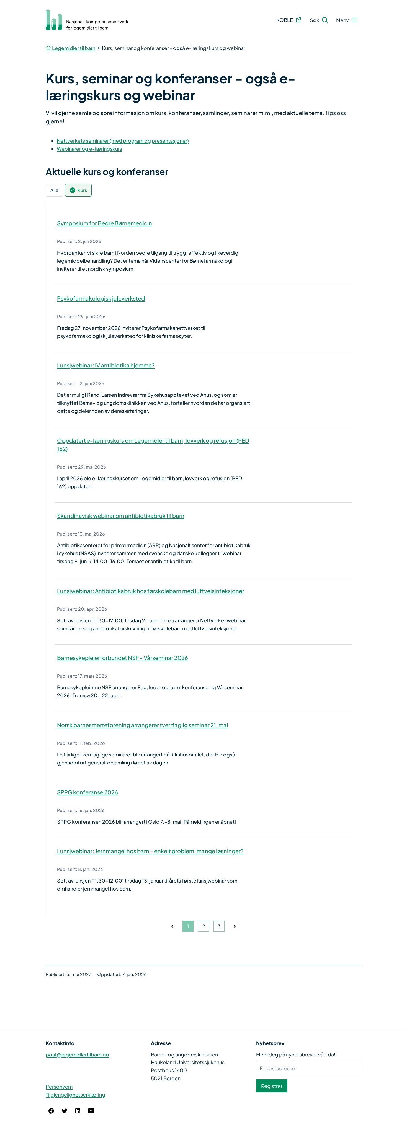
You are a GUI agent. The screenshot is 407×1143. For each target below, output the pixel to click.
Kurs (82, 190)
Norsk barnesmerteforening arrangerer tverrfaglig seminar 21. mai (142, 724)
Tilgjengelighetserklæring (75, 1094)
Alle (54, 190)
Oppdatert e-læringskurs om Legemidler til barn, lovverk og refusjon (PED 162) (153, 444)
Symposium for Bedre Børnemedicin (104, 223)
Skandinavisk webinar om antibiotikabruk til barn (120, 515)
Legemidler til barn (73, 48)
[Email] (91, 1110)
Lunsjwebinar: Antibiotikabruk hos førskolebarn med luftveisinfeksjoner (150, 590)
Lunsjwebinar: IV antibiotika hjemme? (106, 365)
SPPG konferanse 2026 (87, 792)
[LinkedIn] (77, 1110)
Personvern (59, 1086)
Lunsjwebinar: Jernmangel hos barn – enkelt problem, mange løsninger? (150, 850)
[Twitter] (64, 1110)
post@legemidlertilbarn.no (77, 1054)
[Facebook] (51, 1110)
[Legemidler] (87, 20)
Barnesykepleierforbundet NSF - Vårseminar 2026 (122, 657)
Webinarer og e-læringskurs (89, 148)
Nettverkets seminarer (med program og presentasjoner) (123, 140)
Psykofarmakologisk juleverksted (101, 298)
